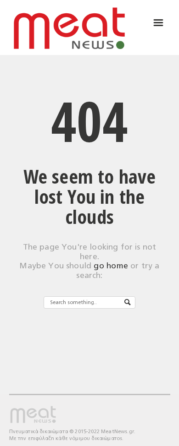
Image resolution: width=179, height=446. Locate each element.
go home (111, 265)
